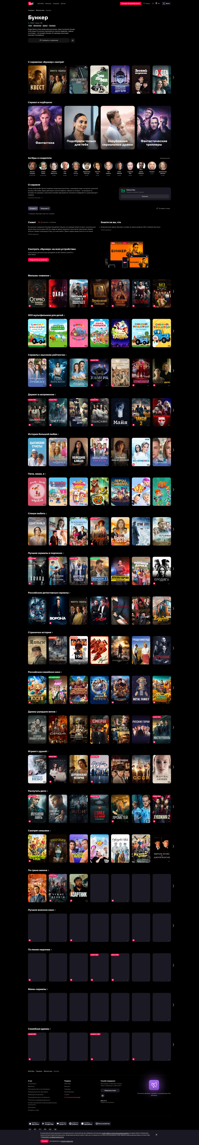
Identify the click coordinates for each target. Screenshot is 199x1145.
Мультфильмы (69, 1092)
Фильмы (67, 1086)
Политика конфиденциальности (39, 1100)
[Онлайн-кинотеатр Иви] (31, 3)
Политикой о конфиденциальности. (52, 1137)
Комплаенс (32, 1107)
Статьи (66, 1094)
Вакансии (31, 1086)
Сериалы (67, 1089)
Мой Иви (67, 1083)
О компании (32, 1083)
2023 (32, 23)
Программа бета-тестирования (39, 1089)
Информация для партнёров (38, 1092)
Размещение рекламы (35, 1094)
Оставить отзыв (33, 1110)
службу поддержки (67, 1141)
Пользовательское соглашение (39, 1097)
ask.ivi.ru (104, 1100)
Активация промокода (72, 1097)
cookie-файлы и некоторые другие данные (115, 1133)
